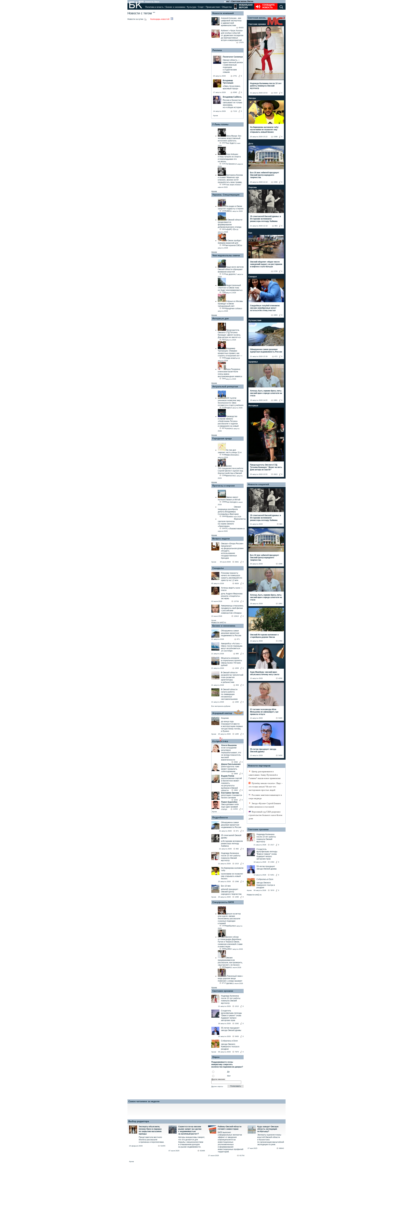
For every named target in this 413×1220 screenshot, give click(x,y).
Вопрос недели (221, 538)
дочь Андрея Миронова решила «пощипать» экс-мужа (231, 596)
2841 (237, 562)
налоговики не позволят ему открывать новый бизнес (232, 876)
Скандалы (218, 568)
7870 (237, 1052)
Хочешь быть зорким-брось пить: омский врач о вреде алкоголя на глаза (266, 393)
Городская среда (222, 438)
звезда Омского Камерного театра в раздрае (230, 1046)
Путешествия (254, 320)
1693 (275, 315)
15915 (236, 616)
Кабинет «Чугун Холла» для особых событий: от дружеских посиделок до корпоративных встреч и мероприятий (232, 35)
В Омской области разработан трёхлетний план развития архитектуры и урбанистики (232, 677)
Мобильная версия (245, 6)
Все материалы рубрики (220, 706)
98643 (281, 1148)
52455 (163, 1146)
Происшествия (213, 7)
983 (276, 226)
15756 (236, 601)
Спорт (201, 7)
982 (237, 849)
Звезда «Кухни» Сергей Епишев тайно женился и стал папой (265, 805)
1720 (275, 271)
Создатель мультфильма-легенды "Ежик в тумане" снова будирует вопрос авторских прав (231, 1015)
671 (238, 639)
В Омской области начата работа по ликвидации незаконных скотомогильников (229, 694)
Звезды (252, 98)
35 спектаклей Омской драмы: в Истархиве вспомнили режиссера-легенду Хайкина (265, 218)
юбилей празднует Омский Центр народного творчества (231, 891)
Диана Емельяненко (231, 764)
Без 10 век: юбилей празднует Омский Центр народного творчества (264, 175)
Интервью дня (220, 318)
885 (237, 654)
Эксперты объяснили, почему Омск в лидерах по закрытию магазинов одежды (150, 1130)
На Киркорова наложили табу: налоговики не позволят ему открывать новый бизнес (264, 129)
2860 (236, 790)
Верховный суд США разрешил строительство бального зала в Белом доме (265, 815)
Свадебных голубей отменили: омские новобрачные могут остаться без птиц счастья (265, 308)
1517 (272, 845)
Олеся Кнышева (229, 745)
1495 (237, 734)
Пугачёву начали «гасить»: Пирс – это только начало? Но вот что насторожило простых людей (266, 786)
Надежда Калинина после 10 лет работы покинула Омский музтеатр (230, 857)
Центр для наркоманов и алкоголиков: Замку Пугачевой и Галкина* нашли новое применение (265, 774)
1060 (237, 702)
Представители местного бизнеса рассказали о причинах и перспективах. (151, 1139)
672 (276, 356)
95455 (241, 27)
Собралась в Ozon (229, 1041)
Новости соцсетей (258, 484)
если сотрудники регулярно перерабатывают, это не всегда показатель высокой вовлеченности (231, 754)
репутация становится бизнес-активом (231, 796)
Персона (252, 187)
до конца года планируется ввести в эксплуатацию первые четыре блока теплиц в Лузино (232, 726)
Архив (215, 115)
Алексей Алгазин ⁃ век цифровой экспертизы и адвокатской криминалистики (231, 22)
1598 (237, 881)
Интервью (253, 405)
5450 (237, 1036)
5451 (272, 875)
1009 (237, 668)
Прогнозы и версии (223, 485)
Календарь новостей (160, 19)
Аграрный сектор (222, 713)
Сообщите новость (268, 6)
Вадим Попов (227, 776)
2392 (237, 1023)
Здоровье (253, 362)
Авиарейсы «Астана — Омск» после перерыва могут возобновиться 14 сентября (231, 647)
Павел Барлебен (229, 802)
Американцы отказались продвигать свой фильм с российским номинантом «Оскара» (232, 609)
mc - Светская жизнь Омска (239, 1)
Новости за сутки (135, 19)
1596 (237, 897)
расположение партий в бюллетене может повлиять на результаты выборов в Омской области (231, 784)
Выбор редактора (138, 1121)
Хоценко (225, 718)
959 (237, 685)
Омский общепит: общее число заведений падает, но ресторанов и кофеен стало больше (266, 264)
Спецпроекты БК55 (223, 902)
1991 (275, 400)
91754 (242, 1155)
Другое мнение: (218, 1079)
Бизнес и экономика (175, 7)
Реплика (217, 50)
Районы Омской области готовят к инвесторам (229, 1127)
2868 (236, 773)
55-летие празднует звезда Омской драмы (231, 1029)
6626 (237, 583)
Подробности (220, 817)
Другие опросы (217, 1086)
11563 (235, 809)
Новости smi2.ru (218, 622)
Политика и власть (154, 7)
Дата (250, 143)
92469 (202, 1151)
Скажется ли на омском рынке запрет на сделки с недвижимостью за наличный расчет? (189, 1130)
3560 (236, 762)
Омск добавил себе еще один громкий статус (230, 806)
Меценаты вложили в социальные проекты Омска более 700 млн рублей (231, 661)
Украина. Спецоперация (225, 194)
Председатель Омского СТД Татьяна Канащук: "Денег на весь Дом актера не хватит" (266, 467)
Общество (227, 7)
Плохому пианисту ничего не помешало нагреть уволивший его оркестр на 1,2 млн (231, 576)
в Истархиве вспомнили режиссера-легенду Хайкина (232, 843)
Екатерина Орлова (230, 793)
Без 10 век (226, 886)
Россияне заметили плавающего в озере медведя (265, 797)
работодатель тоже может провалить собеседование (230, 769)
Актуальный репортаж (225, 386)
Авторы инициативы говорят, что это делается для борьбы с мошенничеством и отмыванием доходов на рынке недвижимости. (191, 1142)
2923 (275, 474)
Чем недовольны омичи (226, 255)
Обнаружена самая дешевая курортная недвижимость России (231, 633)
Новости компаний (223, 13)
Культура (191, 7)
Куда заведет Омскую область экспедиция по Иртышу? (267, 1129)
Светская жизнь (257, 17)
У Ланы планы (220, 124)
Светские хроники (222, 991)
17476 (241, 42)
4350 (236, 800)
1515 (237, 863)
